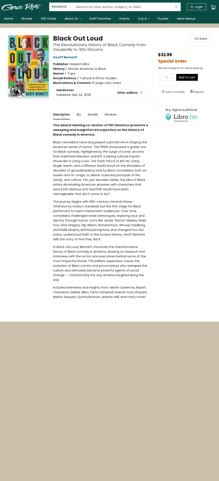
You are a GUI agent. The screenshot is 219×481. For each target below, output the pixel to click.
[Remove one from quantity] (161, 77)
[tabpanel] (100, 217)
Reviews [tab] (111, 114)
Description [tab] (61, 114)
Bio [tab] (79, 114)
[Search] (176, 7)
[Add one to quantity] (172, 77)
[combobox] (61, 7)
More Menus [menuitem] (186, 18)
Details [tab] (93, 114)
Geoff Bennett (65, 57)
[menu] (109, 18)
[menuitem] (9, 18)
